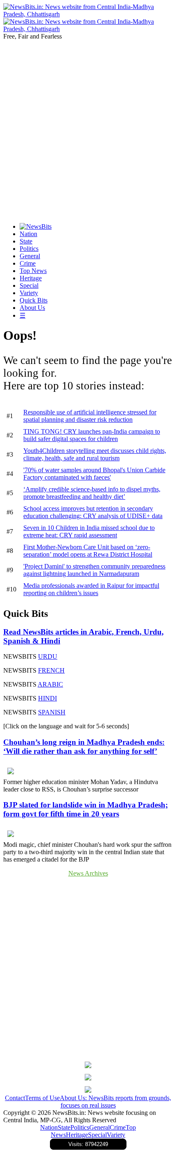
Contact (15, 1097)
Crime (28, 263)
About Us (32, 307)
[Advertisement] (88, 128)
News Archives (88, 873)
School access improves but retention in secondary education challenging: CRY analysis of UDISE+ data (92, 512)
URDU (47, 656)
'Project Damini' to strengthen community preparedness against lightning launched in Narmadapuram (94, 570)
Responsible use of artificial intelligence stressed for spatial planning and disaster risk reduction (89, 416)
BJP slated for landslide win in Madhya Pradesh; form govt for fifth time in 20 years (85, 809)
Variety (29, 292)
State (26, 241)
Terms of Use (42, 1097)
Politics (29, 248)
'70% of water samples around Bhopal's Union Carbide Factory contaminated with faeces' (94, 473)
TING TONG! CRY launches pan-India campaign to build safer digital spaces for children (91, 435)
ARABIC (50, 684)
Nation (28, 233)
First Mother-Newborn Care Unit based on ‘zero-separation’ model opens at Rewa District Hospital (87, 551)
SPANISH (51, 712)
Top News (33, 270)
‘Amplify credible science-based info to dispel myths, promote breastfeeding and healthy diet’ (91, 493)
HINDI (47, 698)
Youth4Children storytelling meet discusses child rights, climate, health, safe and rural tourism (94, 454)
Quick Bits (33, 300)
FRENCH (51, 670)
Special (29, 285)
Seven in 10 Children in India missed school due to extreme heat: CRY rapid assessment (89, 531)
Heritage (31, 278)
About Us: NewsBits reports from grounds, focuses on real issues (115, 1101)
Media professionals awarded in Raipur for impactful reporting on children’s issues (91, 589)
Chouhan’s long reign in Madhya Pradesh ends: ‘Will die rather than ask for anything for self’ (84, 746)
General (30, 255)
